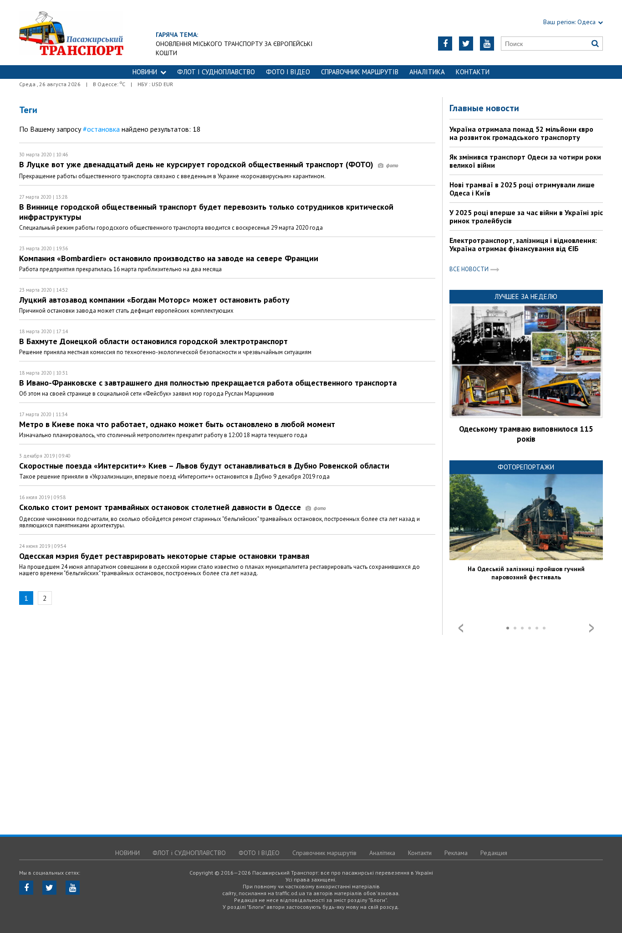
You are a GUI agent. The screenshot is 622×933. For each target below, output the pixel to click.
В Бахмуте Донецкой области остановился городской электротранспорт (153, 341)
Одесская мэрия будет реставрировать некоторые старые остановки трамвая (164, 556)
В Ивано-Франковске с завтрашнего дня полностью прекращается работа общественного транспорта (208, 382)
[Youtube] (487, 43)
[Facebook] (445, 43)
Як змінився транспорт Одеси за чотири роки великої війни (525, 161)
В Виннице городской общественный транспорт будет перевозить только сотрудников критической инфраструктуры (206, 211)
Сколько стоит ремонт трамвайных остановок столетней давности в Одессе (161, 507)
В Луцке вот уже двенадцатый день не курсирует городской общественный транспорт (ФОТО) (197, 164)
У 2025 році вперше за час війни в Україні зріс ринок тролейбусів (526, 216)
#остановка (101, 129)
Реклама (456, 853)
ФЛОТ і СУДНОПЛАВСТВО (216, 71)
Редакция (493, 853)
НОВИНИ (145, 71)
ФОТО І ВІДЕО (288, 71)
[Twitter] (466, 43)
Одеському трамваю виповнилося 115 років (526, 434)
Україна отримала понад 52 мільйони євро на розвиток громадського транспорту (521, 133)
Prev (461, 628)
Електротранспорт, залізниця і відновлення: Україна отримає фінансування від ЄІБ (523, 244)
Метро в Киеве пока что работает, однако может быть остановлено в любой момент (177, 424)
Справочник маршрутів (359, 71)
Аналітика (427, 71)
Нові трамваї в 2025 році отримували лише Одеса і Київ (522, 188)
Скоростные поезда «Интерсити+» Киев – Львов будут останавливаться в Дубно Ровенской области (204, 465)
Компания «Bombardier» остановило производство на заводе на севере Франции (168, 258)
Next (591, 628)
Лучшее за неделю (526, 296)
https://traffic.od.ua (71, 32)
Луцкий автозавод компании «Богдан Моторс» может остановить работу (154, 299)
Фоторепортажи (526, 467)
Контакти (472, 71)
